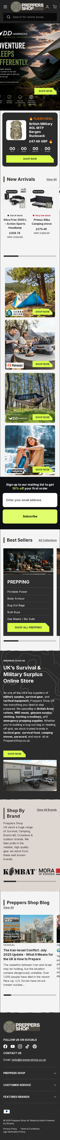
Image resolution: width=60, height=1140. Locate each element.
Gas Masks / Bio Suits (21, 619)
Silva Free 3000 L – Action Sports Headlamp (15, 223)
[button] (54, 6)
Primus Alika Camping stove (42, 221)
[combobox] (30, 16)
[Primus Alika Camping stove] (41, 199)
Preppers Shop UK (20, 1120)
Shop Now (45, 91)
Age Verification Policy (14, 1132)
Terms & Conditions (30, 1129)
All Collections (47, 540)
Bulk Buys (13, 612)
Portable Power (17, 591)
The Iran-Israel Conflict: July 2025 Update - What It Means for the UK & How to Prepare (28, 954)
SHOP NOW (14, 753)
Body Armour (16, 598)
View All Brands (47, 809)
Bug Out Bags (16, 605)
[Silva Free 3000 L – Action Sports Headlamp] (15, 199)
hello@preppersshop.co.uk (29, 1059)
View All (51, 179)
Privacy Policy (10, 1129)
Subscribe (30, 516)
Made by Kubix (38, 1120)
